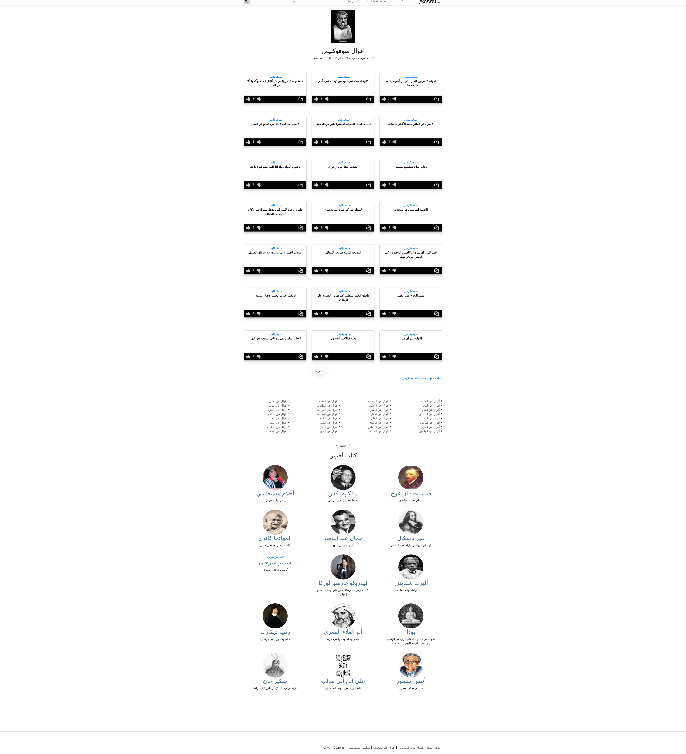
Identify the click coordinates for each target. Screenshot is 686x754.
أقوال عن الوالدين (429, 431)
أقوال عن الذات (278, 405)
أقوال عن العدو (431, 410)
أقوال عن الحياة (430, 401)
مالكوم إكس (343, 493)
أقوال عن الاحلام (379, 405)
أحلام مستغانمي (275, 493)
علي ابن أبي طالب (343, 680)
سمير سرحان (275, 562)
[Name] (436, 99)
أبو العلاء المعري (343, 631)
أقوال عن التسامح (378, 427)
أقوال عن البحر (431, 405)
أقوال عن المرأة (379, 431)
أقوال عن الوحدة (430, 422)
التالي (319, 371)
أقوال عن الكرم (328, 418)
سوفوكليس (411, 76)
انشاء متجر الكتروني (411, 747)
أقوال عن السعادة (378, 401)
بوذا (411, 631)
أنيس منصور (411, 680)
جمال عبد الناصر (343, 537)
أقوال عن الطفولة (327, 405)
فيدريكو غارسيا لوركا (343, 582)
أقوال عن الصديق (429, 414)
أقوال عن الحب (278, 418)
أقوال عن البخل (329, 427)
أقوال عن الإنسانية (327, 414)
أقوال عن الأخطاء (276, 431)
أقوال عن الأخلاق (379, 422)
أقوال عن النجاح (277, 410)
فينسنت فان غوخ (411, 493)
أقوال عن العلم (380, 418)
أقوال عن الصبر (328, 431)
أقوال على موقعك (384, 747)
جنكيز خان (275, 680)
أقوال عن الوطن (328, 401)
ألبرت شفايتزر (411, 582)
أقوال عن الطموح (276, 414)
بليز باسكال (411, 537)
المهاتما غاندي (275, 537)
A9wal (327, 747)
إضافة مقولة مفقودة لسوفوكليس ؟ (421, 378)
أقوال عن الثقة (278, 422)
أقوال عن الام (432, 418)
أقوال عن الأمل (380, 414)
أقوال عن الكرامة (327, 410)
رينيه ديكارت (275, 631)
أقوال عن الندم (329, 422)
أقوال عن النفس (379, 410)
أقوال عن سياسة (277, 427)
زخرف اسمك (434, 747)
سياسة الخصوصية (359, 747)
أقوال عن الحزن (430, 427)
